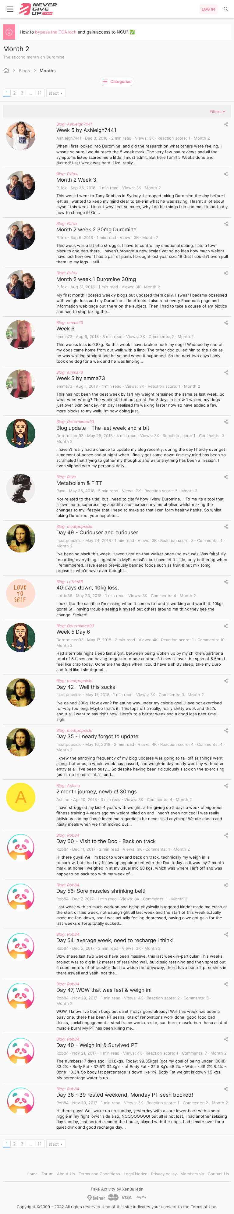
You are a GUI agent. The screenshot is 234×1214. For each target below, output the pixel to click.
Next (54, 93)
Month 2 (202, 138)
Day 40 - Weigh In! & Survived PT (97, 1045)
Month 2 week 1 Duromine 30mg (96, 279)
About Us (66, 1173)
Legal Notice (135, 1173)
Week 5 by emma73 (80, 378)
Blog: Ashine (68, 785)
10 (222, 639)
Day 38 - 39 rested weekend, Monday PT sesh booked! (124, 1095)
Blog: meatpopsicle (74, 526)
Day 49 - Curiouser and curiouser (97, 532)
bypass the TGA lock (55, 31)
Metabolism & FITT (79, 483)
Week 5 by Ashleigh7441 (86, 130)
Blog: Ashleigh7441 (74, 124)
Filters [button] (216, 111)
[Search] (226, 9)
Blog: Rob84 (67, 835)
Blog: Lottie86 (69, 581)
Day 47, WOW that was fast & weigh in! (104, 990)
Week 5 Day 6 (73, 632)
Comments (159, 336)
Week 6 (65, 329)
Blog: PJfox (66, 173)
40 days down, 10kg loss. (87, 588)
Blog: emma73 (69, 322)
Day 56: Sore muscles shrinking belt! (101, 891)
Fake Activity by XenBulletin (117, 1189)
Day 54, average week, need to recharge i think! (115, 940)
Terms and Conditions (99, 1173)
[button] (10, 9)
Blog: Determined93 (75, 421)
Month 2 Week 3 (76, 180)
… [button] (30, 92)
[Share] (226, 124)
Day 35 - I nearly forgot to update (97, 736)
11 (39, 92)
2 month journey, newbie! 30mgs (96, 792)
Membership (192, 1173)
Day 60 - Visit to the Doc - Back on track (106, 841)
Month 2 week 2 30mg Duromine (96, 229)
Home (32, 1173)
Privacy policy (164, 1173)
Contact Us (218, 1173)
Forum (47, 1173)
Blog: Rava (66, 476)
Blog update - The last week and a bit (102, 428)
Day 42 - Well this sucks (85, 687)
